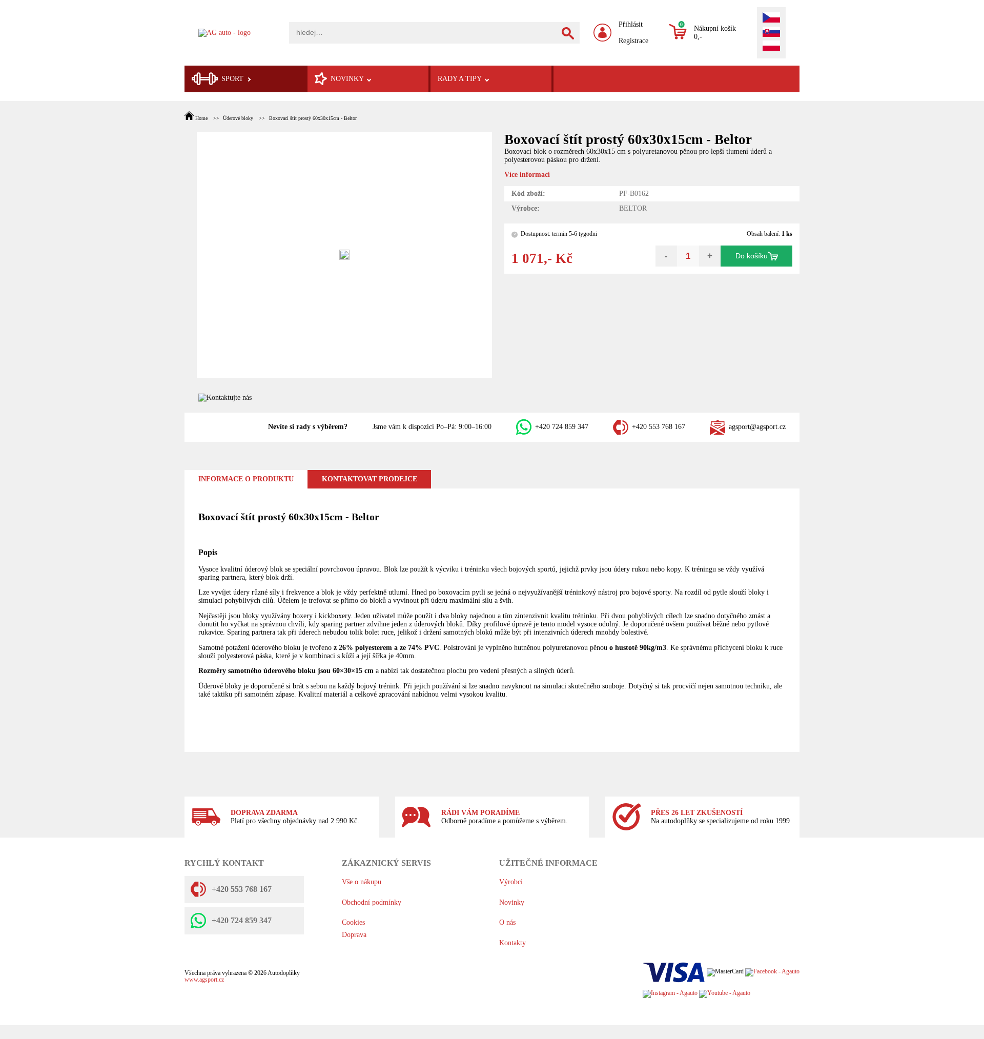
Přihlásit (631, 24)
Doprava (354, 935)
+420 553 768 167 (658, 427)
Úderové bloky (238, 118)
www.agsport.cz (204, 979)
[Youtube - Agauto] (724, 993)
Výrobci (511, 882)
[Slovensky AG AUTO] (771, 33)
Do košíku (751, 256)
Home (201, 118)
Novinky (511, 902)
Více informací (527, 174)
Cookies (353, 922)
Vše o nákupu (361, 882)
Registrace (633, 41)
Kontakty (512, 943)
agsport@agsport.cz (757, 427)
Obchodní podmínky (371, 902)
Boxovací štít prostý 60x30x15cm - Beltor (312, 118)
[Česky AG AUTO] (771, 18)
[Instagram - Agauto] (670, 993)
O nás (507, 922)
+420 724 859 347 (561, 427)
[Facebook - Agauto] (772, 972)
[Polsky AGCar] (771, 46)
